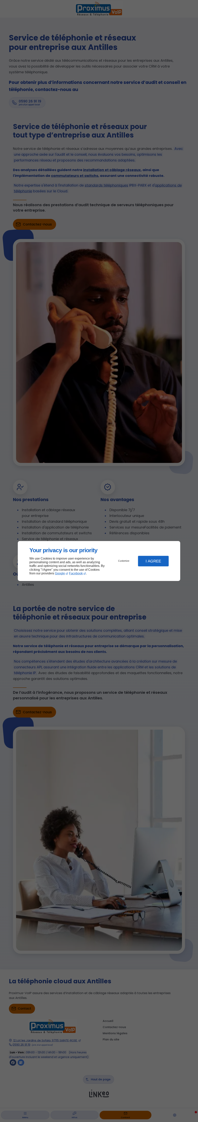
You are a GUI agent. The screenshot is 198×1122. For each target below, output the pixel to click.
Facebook (76, 573)
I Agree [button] (153, 561)
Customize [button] (123, 561)
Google (60, 573)
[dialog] (99, 561)
